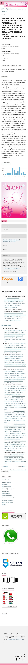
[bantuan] (10, 544)
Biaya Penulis (5, 491)
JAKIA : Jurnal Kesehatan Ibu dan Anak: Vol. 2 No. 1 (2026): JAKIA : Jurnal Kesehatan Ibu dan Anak (14, 392)
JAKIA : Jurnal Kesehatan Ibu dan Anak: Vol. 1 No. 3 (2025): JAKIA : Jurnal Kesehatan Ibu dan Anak (14, 305)
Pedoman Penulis (6, 486)
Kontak (4, 504)
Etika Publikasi (6, 493)
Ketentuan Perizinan (7, 502)
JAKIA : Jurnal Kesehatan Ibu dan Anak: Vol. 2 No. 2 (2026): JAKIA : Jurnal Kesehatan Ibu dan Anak (14, 318)
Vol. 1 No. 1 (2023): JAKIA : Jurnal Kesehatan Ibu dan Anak (14, 10)
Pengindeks (5, 484)
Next (23, 466)
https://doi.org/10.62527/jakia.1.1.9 (12, 65)
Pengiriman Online (7, 495)
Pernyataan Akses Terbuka (9, 498)
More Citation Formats (10, 271)
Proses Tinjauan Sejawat (8, 489)
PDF (5, 221)
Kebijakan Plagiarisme (7, 500)
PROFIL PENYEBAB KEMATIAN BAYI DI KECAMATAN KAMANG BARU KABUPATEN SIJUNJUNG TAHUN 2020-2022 (15, 345)
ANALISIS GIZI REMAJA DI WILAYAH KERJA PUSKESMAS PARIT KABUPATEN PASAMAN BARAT (14, 456)
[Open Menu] (1, 3)
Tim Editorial (5, 480)
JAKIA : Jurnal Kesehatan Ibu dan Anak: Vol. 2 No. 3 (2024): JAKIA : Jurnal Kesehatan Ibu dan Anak (14, 351)
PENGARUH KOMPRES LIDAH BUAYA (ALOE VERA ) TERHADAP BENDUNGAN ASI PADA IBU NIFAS (15, 388)
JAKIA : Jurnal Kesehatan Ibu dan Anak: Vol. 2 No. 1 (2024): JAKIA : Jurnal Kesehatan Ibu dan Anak (14, 381)
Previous (5, 466)
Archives (8, 8)
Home (3, 8)
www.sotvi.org (16, 638)
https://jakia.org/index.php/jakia (16, 639)
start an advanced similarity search (17, 470)
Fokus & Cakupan (6, 482)
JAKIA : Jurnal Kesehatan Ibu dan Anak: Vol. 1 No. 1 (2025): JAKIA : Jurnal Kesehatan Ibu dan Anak (15, 437)
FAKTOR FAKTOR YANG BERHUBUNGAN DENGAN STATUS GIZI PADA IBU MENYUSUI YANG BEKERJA (14, 299)
